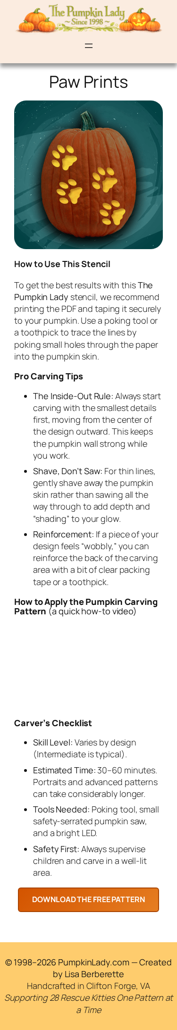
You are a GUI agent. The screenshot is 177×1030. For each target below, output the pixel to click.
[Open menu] (88, 45)
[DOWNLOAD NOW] (88, 900)
